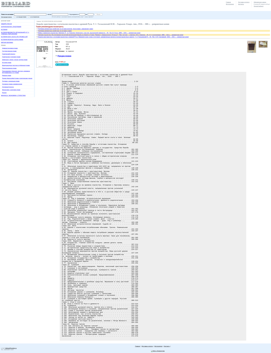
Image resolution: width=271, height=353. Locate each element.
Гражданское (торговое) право (11, 57)
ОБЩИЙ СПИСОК (6, 24)
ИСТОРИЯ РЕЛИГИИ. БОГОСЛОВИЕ (12, 39)
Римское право (6, 75)
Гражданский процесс (8, 54)
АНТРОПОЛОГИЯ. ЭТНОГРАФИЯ (11, 26)
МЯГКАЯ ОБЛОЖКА (7, 42)
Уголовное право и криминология (12, 84)
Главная (228, 2)
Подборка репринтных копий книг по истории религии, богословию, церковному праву (65, 29)
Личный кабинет (259, 6)
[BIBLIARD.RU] (16, 7)
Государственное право (9, 51)
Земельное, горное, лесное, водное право (14, 59)
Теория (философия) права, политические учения (17, 78)
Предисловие (64, 56)
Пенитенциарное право (9, 68)
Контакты (241, 4)
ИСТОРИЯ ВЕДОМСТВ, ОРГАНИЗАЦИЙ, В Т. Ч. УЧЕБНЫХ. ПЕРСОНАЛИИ (15, 33)
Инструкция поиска (6, 17)
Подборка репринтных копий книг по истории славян (55, 31)
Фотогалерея (230, 4)
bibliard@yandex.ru (11, 348)
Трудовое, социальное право (10, 81)
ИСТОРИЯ (4, 29)
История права (6, 62)
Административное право (10, 48)
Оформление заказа (260, 2)
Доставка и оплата (243, 2)
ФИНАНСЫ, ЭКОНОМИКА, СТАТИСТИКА (13, 95)
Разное (4, 92)
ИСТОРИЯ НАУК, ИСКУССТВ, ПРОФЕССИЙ (14, 37)
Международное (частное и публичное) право (16, 65)
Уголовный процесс (8, 87)
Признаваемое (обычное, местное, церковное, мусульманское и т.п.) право (16, 71)
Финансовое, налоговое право (11, 90)
